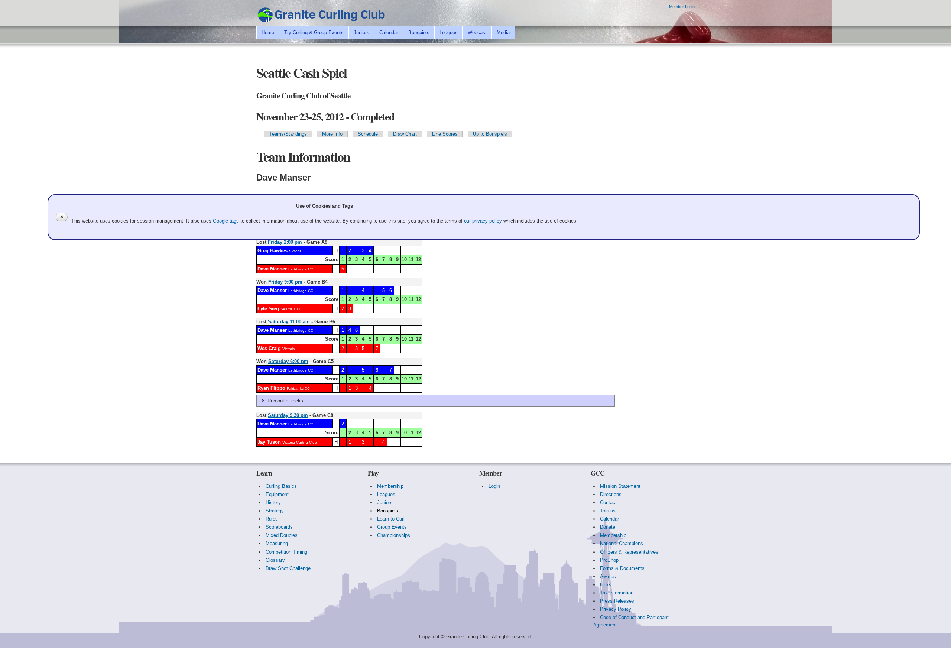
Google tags (226, 221)
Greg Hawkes (272, 250)
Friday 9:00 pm (285, 282)
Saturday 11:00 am (289, 321)
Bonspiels (418, 32)
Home (268, 32)
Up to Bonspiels (490, 134)
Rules (272, 519)
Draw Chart (405, 134)
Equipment (277, 494)
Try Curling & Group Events (314, 32)
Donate (607, 527)
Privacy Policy (615, 609)
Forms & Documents (622, 568)
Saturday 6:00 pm (288, 361)
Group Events (392, 527)
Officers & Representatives (629, 552)
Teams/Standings (288, 134)
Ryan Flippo (271, 388)
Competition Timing (286, 552)
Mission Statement (620, 486)
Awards (608, 576)
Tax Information (616, 593)
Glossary (275, 560)
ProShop (609, 560)
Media (503, 32)
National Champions (621, 543)
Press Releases (617, 601)
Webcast (477, 32)
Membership (390, 486)
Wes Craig (269, 348)
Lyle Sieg (268, 308)
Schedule (368, 134)
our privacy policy (483, 221)
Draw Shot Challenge (288, 568)
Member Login (682, 6)
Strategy (275, 510)
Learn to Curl (391, 519)
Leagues (448, 32)
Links (605, 584)
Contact (608, 502)
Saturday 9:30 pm (288, 415)
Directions (610, 494)
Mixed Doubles (282, 535)
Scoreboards (279, 527)
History (273, 502)
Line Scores (445, 134)
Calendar (388, 32)
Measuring (277, 543)
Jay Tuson (269, 442)
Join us (608, 510)
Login (494, 486)
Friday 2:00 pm (285, 242)
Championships (393, 535)
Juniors (361, 32)
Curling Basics (281, 486)
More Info (332, 134)
